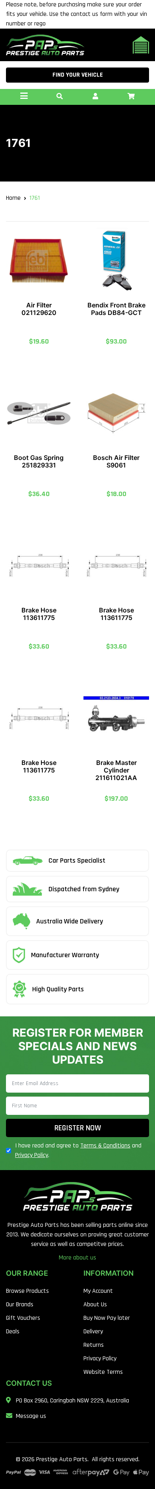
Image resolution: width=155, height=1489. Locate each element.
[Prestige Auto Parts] (45, 45)
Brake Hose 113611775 (38, 614)
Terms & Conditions (105, 1145)
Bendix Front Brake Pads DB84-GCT (116, 309)
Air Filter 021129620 (38, 309)
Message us (31, 1416)
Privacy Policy (31, 1155)
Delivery (93, 1331)
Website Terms (103, 1372)
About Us (95, 1304)
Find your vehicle (77, 75)
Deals (12, 1331)
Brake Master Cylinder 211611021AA (116, 770)
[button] (60, 97)
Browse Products (27, 1291)
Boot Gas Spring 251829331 (39, 461)
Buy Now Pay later (106, 1318)
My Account (98, 1291)
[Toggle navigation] (24, 97)
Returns (93, 1345)
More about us (77, 1257)
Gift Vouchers (23, 1318)
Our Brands (19, 1304)
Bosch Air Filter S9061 (116, 461)
